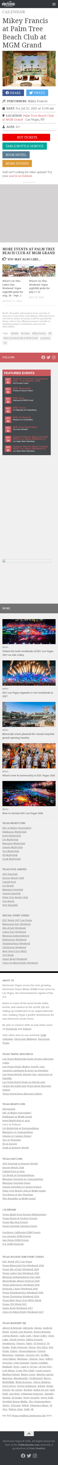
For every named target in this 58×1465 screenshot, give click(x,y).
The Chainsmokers (40, 1401)
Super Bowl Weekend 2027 (17, 1308)
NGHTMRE (8, 1382)
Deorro (20, 1343)
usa (5, 343)
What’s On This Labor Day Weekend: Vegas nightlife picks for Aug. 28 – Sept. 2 (12, 288)
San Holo (14, 1393)
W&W (25, 1405)
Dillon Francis (34, 1339)
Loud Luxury (42, 1370)
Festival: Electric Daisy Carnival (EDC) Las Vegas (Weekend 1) (30, 438)
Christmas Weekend (14, 947)
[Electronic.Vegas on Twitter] (48, 357)
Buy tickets (26, 137)
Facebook (11, 1028)
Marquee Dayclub (12, 889)
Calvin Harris (10, 1335)
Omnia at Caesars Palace (16, 1136)
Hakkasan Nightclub (14, 831)
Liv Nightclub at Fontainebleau (20, 1128)
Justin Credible (39, 1362)
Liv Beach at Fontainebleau (18, 1175)
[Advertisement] (29, 213)
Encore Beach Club (13, 878)
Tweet (39, 93)
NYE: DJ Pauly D (22, 417)
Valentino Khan (39, 1405)
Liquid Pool (9, 881)
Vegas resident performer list (29, 1415)
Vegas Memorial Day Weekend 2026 (23, 1265)
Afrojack (28, 1328)
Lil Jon (33, 1366)
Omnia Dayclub (11, 893)
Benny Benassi (42, 1331)
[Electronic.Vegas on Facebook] (43, 357)
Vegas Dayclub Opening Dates (19, 1226)
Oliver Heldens (42, 1382)
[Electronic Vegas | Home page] (10, 4)
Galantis (19, 1355)
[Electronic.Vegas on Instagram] (54, 357)
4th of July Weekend (14, 928)
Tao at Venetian (11, 1139)
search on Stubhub (20, 176)
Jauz (41, 1359)
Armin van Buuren (21, 1331)
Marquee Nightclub (13, 843)
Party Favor (9, 1386)
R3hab (41, 1386)
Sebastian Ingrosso (32, 1393)
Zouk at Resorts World (15, 1147)
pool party (45, 338)
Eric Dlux (42, 1347)
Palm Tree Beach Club (15, 897)
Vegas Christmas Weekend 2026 (20, 1296)
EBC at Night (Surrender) (16, 828)
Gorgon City (32, 1355)
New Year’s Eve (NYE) (14, 951)
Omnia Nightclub (12, 847)
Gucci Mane (9, 1359)
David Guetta (17, 1339)
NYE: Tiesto (19, 408)
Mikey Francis (39, 333)
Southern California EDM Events (21, 1232)
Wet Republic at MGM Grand (19, 1198)
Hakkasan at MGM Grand (17, 1116)
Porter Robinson (26, 1386)
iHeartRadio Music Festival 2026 (21, 1281)
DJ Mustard (36, 1378)
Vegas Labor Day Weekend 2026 (20, 1273)
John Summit (21, 1362)
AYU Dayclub (9, 874)
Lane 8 (24, 1366)
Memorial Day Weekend (16, 924)
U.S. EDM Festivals (13, 1244)
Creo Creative (37, 1448)
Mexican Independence (15, 935)
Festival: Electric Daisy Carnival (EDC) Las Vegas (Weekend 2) (30, 447)
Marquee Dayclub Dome (16, 1183)
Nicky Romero (24, 1382)
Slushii (6, 1397)
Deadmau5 (8, 1343)
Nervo (47, 1378)
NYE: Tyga (18, 398)
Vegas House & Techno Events (19, 1218)
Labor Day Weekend (14, 931)
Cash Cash (25, 1335)
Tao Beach (8, 901)
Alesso (38, 1328)
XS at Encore (9, 1143)
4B (32, 1409)
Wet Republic (10, 905)
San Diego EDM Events (15, 1240)
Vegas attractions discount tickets (22, 1093)
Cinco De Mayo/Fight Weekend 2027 (23, 1312)
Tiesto (6, 1405)
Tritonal (15, 1405)
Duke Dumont (19, 1347)
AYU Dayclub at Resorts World (20, 1163)
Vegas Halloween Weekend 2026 (21, 1284)
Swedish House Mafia (14, 1401)
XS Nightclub (10, 855)
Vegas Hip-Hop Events (15, 1222)
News (5, 647)
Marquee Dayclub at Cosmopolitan (22, 1179)
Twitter (27, 1028)
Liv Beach (8, 885)
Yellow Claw (16, 1409)
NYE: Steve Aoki (21, 388)
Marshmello (21, 1378)
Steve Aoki (47, 1397)
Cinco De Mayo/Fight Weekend (20, 962)
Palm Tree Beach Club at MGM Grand (21, 338)
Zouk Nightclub (11, 859)
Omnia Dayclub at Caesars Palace (22, 1186)
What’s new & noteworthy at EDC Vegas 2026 (28, 775)
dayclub (14, 333)
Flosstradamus (27, 1351)
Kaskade (7, 1366)
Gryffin (45, 1355)
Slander (49, 1393)
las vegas (25, 333)
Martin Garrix (45, 1374)
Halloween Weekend (14, 939)
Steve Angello (31, 1397)
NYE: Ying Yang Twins (25, 427)
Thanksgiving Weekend (16, 943)
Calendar (13, 12)
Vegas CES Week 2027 (14, 1304)
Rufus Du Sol (41, 1389)
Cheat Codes (40, 1335)
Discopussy (8, 1109)
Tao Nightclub (10, 851)
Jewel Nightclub (11, 835)
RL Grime (16, 1389)
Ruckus (28, 1389)
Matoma (7, 1378)
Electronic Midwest (25, 1039)
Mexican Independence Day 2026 (21, 1277)
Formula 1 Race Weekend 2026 (20, 1288)
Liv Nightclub (10, 839)
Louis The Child (25, 1370)
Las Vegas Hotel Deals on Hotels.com (23, 1082)
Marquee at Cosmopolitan (17, 1132)
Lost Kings (8, 1370)
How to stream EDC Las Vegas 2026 (22, 813)
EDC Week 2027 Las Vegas (17, 920)
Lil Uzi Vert (45, 1366)
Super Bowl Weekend (14, 959)
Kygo (16, 1366)
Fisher (14, 1351)
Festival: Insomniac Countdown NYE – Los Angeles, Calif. (30, 380)
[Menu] (54, 4)
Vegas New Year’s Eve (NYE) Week (21, 1300)
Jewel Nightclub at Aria (16, 1120)
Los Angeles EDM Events (16, 1236)
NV (50, 333)
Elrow (32, 1347)
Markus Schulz (11, 1374)
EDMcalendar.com (29, 1444)
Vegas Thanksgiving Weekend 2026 (22, 1292)
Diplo (29, 1343)
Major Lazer (28, 1374)
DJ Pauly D (40, 1343)
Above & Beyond (12, 1328)
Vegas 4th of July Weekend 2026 (20, 1269)
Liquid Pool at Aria (13, 1171)
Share (15, 93)
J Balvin (33, 1359)
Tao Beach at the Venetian (17, 1194)
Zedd (26, 1409)
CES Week (8, 955)
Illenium (22, 1359)
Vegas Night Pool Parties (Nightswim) (24, 1214)
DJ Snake (17, 1397)
